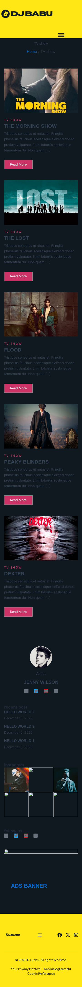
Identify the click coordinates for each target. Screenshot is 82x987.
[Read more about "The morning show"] (41, 91)
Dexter (14, 573)
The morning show (30, 126)
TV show (13, 120)
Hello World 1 (19, 741)
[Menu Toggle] (61, 34)
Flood (12, 350)
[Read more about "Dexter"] (41, 538)
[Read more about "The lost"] (41, 202)
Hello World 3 (19, 726)
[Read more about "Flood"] (41, 314)
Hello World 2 (19, 712)
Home (32, 51)
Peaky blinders (26, 462)
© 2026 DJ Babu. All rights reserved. (41, 960)
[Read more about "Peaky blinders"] (41, 426)
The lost (16, 238)
